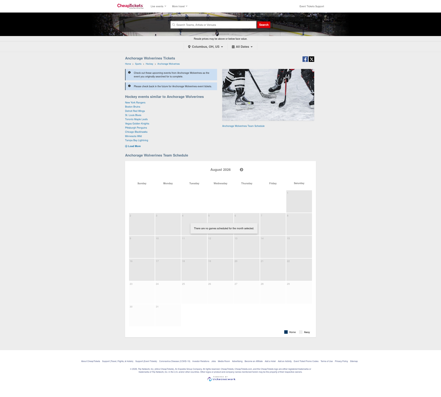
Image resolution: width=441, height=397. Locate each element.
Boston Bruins (132, 106)
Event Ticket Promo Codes (306, 361)
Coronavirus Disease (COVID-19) (174, 361)
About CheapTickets (90, 361)
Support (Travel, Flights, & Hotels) (117, 361)
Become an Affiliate (254, 361)
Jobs (213, 361)
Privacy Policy (341, 361)
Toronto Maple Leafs (136, 119)
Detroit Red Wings (135, 111)
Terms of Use (327, 361)
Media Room (224, 361)
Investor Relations (200, 361)
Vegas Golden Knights (137, 123)
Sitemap (354, 361)
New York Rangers (135, 102)
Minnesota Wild (133, 136)
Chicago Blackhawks (136, 131)
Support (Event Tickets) (146, 361)
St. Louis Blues (133, 115)
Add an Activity (285, 361)
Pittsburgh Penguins (136, 127)
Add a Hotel (270, 361)
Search (264, 25)
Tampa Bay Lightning (136, 140)
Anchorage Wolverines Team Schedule (243, 126)
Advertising (237, 361)
